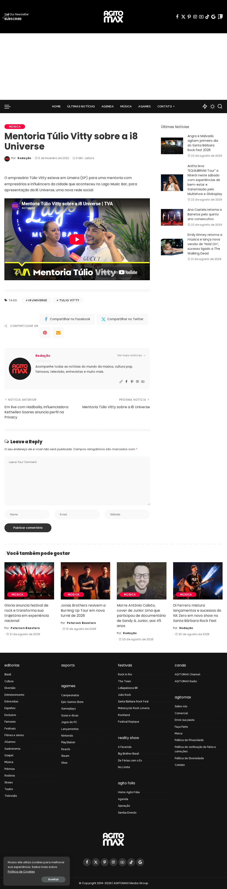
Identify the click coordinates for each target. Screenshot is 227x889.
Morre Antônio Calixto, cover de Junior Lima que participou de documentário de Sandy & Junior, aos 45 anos (141, 616)
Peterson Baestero (25, 628)
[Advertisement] (113, 66)
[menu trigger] (9, 106)
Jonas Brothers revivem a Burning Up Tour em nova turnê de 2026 (83, 610)
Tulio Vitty (69, 300)
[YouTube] (201, 16)
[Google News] (213, 16)
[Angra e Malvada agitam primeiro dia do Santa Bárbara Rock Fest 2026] (172, 146)
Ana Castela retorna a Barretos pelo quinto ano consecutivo (205, 214)
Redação (24, 158)
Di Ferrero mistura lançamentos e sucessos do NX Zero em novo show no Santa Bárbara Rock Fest (197, 613)
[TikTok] (207, 16)
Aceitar (53, 879)
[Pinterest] (189, 16)
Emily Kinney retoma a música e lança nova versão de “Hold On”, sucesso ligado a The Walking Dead (205, 244)
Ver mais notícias (129, 355)
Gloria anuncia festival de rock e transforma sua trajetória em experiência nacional (26, 613)
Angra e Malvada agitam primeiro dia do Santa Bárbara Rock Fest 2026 (203, 143)
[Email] (58, 332)
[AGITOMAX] (113, 16)
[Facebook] (177, 16)
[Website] (121, 381)
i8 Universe (37, 300)
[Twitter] (183, 16)
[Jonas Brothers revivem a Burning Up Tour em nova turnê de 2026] (85, 580)
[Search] (220, 106)
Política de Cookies (21, 871)
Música (15, 126)
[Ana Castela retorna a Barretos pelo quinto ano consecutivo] (172, 217)
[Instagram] (195, 16)
